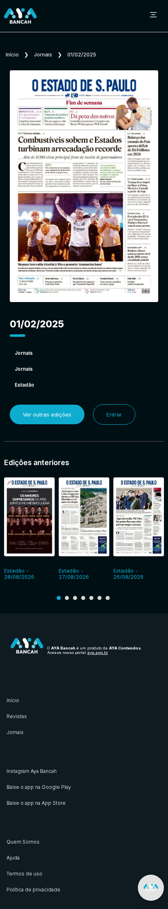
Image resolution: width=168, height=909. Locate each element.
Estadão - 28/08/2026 (19, 574)
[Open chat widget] (151, 888)
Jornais (43, 54)
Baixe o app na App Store (36, 803)
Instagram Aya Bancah (32, 771)
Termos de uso (24, 874)
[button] (59, 598)
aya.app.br (97, 652)
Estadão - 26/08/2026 (128, 574)
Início (12, 54)
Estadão (24, 385)
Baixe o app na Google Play (39, 787)
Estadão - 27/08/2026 (74, 574)
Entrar (114, 414)
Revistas (17, 716)
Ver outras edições (47, 414)
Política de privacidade (33, 890)
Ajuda (13, 858)
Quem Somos (23, 842)
